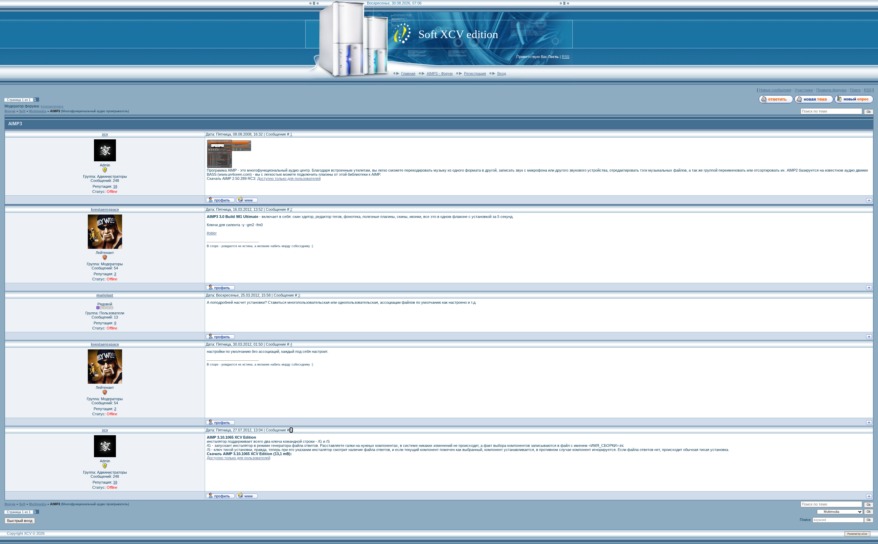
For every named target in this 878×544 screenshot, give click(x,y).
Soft (22, 111)
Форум (9, 111)
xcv (105, 134)
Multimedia (37, 111)
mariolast (104, 295)
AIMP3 (55, 111)
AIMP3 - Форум (440, 73)
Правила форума (831, 90)
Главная (408, 73)
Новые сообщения (775, 90)
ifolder (212, 233)
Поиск (855, 90)
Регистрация (475, 73)
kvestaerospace (52, 106)
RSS (565, 57)
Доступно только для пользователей (289, 178)
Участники (804, 90)
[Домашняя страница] (247, 199)
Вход (501, 73)
